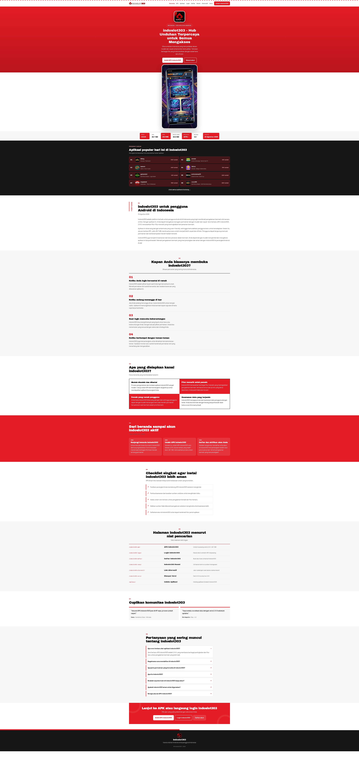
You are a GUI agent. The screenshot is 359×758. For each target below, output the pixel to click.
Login (188, 3)
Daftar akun (199, 718)
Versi (211, 3)
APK (177, 3)
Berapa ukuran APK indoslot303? (160, 694)
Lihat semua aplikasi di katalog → (180, 189)
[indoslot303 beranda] (137, 3)
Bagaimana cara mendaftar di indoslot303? (164, 661)
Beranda (172, 3)
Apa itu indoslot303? (155, 674)
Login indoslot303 (183, 718)
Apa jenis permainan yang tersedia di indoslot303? (166, 668)
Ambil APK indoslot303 (172, 60)
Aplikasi (182, 3)
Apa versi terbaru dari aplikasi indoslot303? (164, 648)
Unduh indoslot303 (222, 3)
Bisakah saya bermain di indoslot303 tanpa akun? (166, 681)
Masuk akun (190, 60)
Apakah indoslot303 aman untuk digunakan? (164, 687)
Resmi (198, 3)
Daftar (193, 3)
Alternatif (205, 3)
